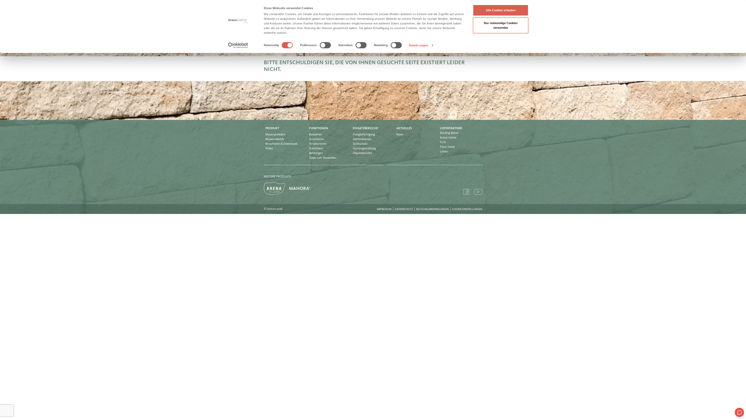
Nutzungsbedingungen (432, 209)
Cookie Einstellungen (467, 209)
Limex (444, 151)
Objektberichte (362, 153)
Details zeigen (418, 45)
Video (269, 148)
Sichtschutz (360, 143)
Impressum (384, 209)
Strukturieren (317, 143)
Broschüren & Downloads (281, 143)
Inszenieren (316, 139)
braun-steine (448, 137)
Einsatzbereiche (365, 128)
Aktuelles (404, 128)
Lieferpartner (451, 128)
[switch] (325, 45)
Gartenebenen (362, 139)
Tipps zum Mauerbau (322, 157)
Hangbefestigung (364, 134)
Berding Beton (449, 133)
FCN (443, 142)
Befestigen (316, 153)
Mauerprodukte (275, 134)
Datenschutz (404, 209)
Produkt (272, 128)
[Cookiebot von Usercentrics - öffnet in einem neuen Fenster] (238, 45)
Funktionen (318, 128)
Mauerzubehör (274, 139)
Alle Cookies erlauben (501, 10)
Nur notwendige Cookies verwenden (501, 25)
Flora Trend (447, 147)
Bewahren (315, 134)
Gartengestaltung (364, 148)
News (400, 134)
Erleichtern (316, 148)
